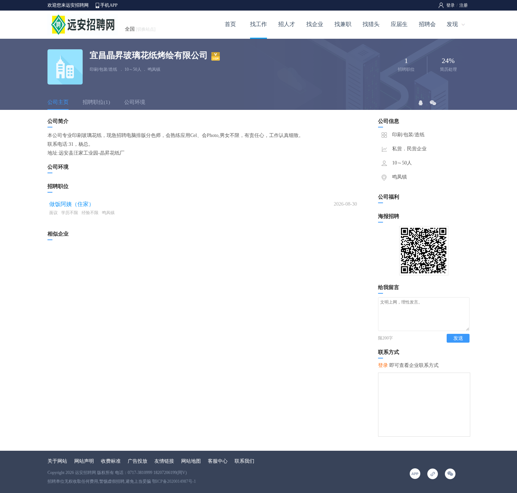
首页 (230, 24)
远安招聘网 (85, 472)
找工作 (258, 24)
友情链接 (164, 461)
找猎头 (371, 24)
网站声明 (84, 461)
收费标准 (111, 461)
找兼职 (342, 24)
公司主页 (58, 102)
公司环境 (134, 102)
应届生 (399, 24)
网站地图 (191, 461)
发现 (452, 24)
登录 (450, 5)
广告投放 (137, 461)
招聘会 (427, 24)
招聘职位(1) (96, 102)
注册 (463, 5)
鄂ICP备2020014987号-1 (174, 481)
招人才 (286, 24)
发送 (458, 338)
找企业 (314, 24)
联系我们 (244, 461)
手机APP (108, 5)
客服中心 (218, 461)
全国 (140, 29)
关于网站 (57, 461)
